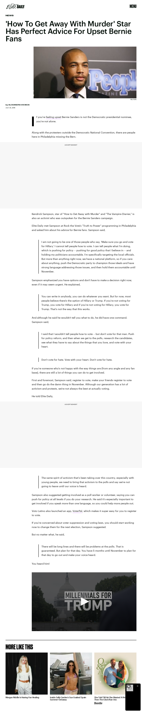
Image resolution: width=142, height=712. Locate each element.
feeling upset (53, 117)
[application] (84, 601)
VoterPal (77, 510)
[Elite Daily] (15, 6)
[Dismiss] (137, 686)
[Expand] (128, 686)
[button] (84, 601)
